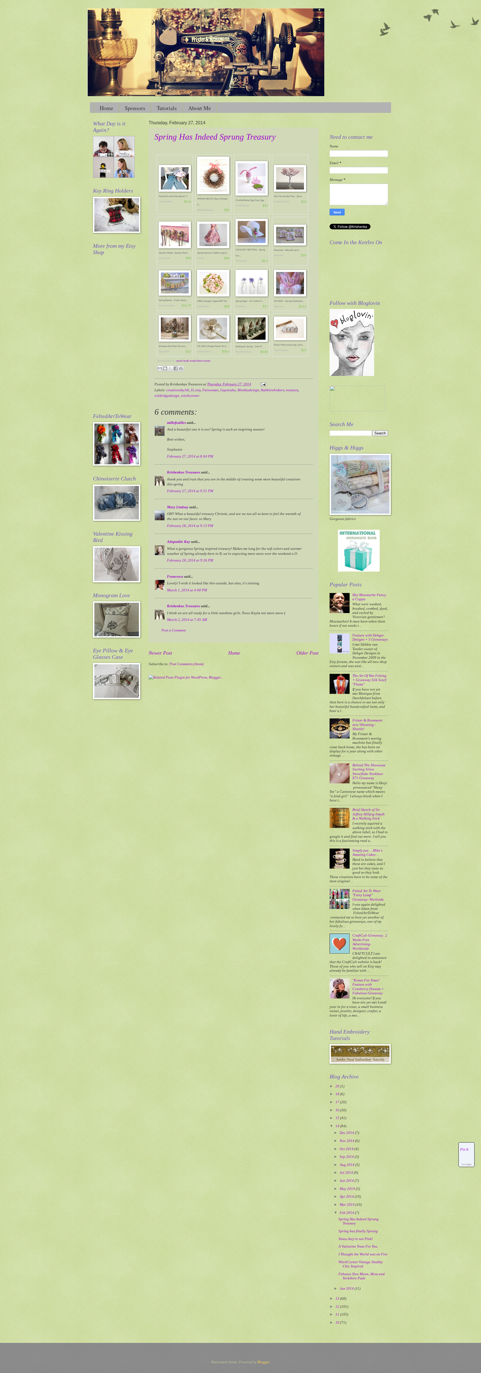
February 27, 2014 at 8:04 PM (190, 456)
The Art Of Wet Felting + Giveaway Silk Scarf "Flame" (369, 680)
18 (337, 1094)
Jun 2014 (347, 1181)
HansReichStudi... (243, 352)
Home (106, 108)
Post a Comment (173, 630)
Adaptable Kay (179, 542)
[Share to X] (170, 368)
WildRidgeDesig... (205, 210)
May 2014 (348, 1189)
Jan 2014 (347, 1289)
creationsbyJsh (177, 390)
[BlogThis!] (165, 368)
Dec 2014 (347, 1133)
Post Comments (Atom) (186, 664)
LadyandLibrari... (205, 351)
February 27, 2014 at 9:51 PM (190, 491)
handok (200, 258)
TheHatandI (240, 261)
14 (337, 1126)
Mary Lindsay (177, 507)
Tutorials (167, 108)
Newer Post (160, 653)
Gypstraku (228, 390)
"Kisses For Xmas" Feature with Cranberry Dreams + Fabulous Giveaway (368, 986)
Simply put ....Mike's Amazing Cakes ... (367, 853)
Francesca (175, 577)
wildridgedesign (166, 396)
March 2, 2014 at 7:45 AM (187, 620)
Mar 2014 (347, 1205)
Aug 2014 (347, 1165)
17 (337, 1102)
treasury (292, 390)
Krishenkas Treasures (183, 472)
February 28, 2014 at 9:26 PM (190, 560)
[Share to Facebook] (175, 368)
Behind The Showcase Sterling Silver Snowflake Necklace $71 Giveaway (369, 771)
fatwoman (278, 306)
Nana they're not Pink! (355, 1239)
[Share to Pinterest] (181, 368)
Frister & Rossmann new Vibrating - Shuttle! (367, 724)
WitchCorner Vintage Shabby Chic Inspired (360, 1264)
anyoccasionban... (167, 305)
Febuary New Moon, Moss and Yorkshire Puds (361, 1276)
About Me (199, 108)
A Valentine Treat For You (357, 1246)
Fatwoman (210, 390)
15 (337, 1118)
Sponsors (135, 108)
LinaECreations (281, 350)
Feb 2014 (347, 1213)
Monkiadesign (248, 390)
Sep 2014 (347, 1157)
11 (337, 1314)
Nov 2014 (347, 1141)
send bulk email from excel (193, 360)
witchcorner (164, 258)
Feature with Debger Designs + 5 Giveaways (370, 637)
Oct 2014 (347, 1149)
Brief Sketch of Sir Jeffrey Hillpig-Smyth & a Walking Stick (368, 814)
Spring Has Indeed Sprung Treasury (215, 136)
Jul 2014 (347, 1173)
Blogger (263, 1362)
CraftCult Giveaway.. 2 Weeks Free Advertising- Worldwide (369, 942)
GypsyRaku (164, 351)
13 (337, 1299)
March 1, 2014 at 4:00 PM (187, 590)
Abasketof (278, 255)
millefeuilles (176, 423)
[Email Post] (262, 384)
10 (337, 1323)
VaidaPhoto (240, 306)
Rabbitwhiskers (272, 390)
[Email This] (160, 368)
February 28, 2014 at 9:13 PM (190, 526)
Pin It (464, 1149)
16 (337, 1110)
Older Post (307, 653)
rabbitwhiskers (166, 201)
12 (337, 1307)
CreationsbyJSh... (282, 201)
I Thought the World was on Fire (362, 1254)
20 (337, 1086)
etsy (198, 390)
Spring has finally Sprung (358, 1231)
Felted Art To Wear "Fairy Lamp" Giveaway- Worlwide (368, 895)
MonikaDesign (242, 205)
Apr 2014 (347, 1197)
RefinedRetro (203, 306)
